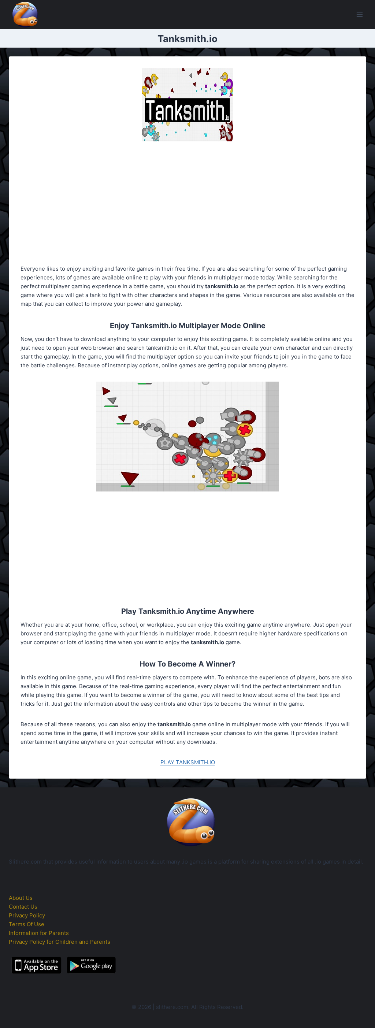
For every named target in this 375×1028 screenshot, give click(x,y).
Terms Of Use (26, 924)
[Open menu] (359, 14)
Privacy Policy (27, 915)
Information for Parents (39, 932)
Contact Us (23, 906)
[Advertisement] (187, 204)
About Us (21, 897)
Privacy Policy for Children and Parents (59, 941)
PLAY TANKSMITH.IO (187, 762)
